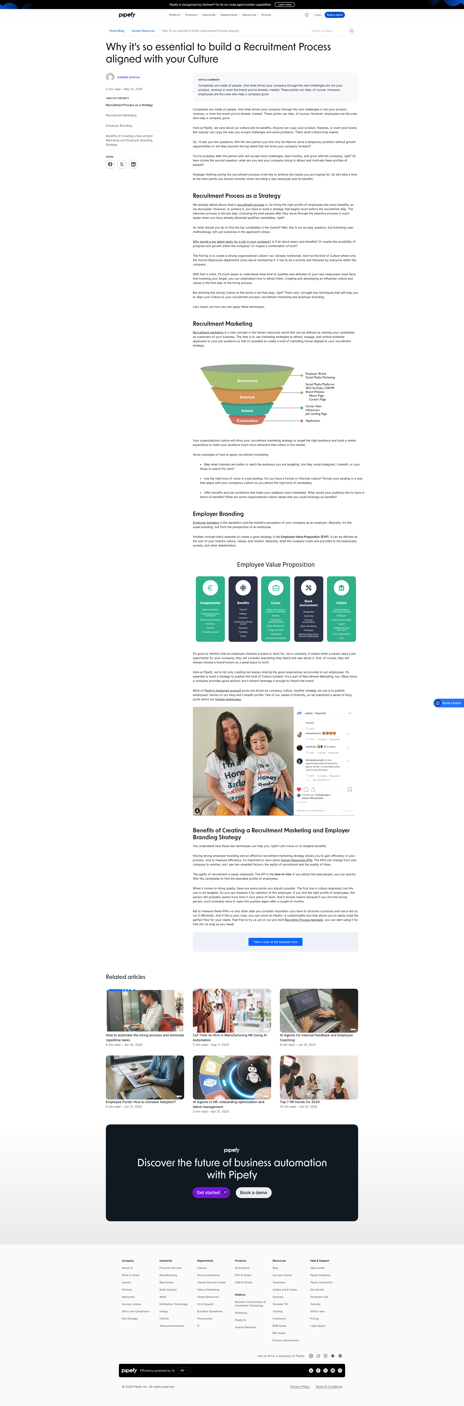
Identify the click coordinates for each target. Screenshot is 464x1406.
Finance (202, 1267)
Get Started (317, 1289)
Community (279, 1318)
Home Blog (116, 30)
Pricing (266, 14)
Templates (279, 1282)
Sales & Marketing (208, 1289)
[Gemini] (333, 1356)
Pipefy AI (240, 1319)
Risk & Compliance (208, 1275)
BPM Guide (279, 1325)
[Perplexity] (325, 1356)
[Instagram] (340, 1370)
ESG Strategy (130, 1318)
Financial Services (171, 1267)
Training (277, 1311)
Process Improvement (286, 1340)
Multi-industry (168, 1289)
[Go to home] (127, 15)
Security (315, 1304)
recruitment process (250, 204)
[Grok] (318, 1356)
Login (318, 14)
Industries (209, 14)
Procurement (204, 1318)
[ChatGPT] (311, 1356)
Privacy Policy (300, 1386)
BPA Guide (279, 1333)
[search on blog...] (329, 31)
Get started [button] (208, 1192)
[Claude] (340, 1356)
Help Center (317, 1267)
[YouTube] (333, 1370)
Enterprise (241, 1312)
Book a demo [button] (253, 1192)
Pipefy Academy (320, 1275)
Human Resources (143, 30)
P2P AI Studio (243, 1275)
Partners (127, 1289)
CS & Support (205, 1304)
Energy (164, 1311)
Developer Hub (319, 1296)
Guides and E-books (285, 1289)
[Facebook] (318, 1370)
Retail (163, 1296)
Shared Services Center (211, 1282)
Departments (229, 14)
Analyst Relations (245, 1327)
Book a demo (335, 14)
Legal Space (317, 1325)
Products (191, 14)
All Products (242, 1267)
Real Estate (166, 1282)
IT (198, 1325)
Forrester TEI (280, 1304)
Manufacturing (168, 1275)
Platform (174, 14)
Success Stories (282, 1275)
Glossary (278, 1296)
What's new (317, 1311)
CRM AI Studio (243, 1282)
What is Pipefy (131, 1275)
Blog (275, 1267)
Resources (249, 14)
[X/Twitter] (325, 1370)
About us (127, 1267)
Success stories (131, 1304)
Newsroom (128, 1296)
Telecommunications (172, 1325)
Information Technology (174, 1304)
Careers (126, 1282)
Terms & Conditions (329, 1386)
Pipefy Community (321, 1282)
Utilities (164, 1318)
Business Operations (209, 1311)
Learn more (284, 4)
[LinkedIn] (311, 1370)
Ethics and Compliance (136, 1311)
